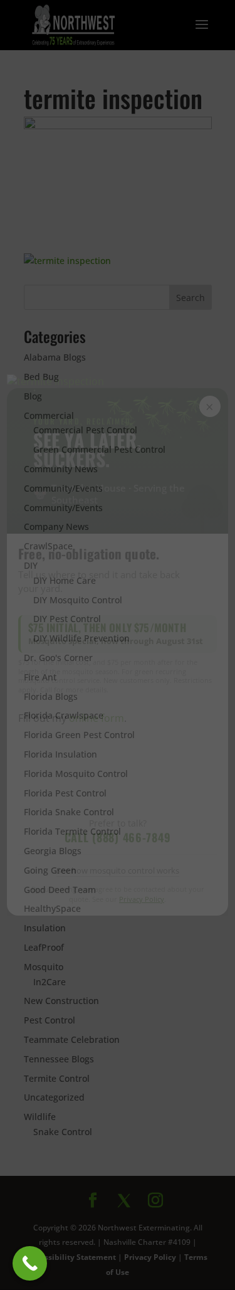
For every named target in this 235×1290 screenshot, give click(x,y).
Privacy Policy (141, 899)
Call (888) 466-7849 (118, 837)
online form (96, 718)
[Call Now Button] (30, 1263)
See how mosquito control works (117, 870)
